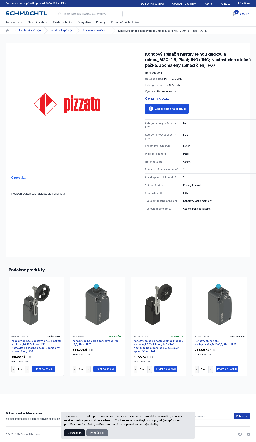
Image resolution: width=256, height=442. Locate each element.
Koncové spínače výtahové (95, 30)
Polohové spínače (30, 30)
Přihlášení (242, 415)
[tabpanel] (67, 104)
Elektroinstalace (38, 22)
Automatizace (14, 22)
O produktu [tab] (18, 177)
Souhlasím (75, 433)
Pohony (101, 22)
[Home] (7, 30)
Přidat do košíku (43, 368)
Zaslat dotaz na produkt (170, 108)
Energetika (84, 22)
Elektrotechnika (62, 22)
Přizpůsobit (97, 433)
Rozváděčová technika (125, 22)
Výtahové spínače (62, 30)
